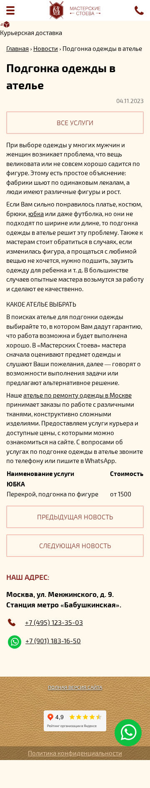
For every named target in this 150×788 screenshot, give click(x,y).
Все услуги (75, 122)
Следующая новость (75, 545)
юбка (36, 213)
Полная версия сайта (75, 687)
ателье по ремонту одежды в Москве (77, 395)
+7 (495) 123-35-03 (54, 622)
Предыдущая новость (75, 517)
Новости (45, 48)
